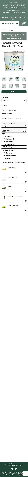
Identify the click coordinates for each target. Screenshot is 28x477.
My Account (7, 464)
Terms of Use (18, 465)
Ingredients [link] (11, 118)
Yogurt (11, 30)
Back (4, 30)
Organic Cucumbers (12, 177)
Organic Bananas (11, 168)
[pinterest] (16, 469)
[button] (4, 79)
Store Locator (14, 464)
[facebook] (12, 469)
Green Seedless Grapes (13, 206)
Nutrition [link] (4, 118)
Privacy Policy (11, 465)
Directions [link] (18, 118)
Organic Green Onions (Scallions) (15, 196)
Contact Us (21, 464)
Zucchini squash (11, 187)
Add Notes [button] (4, 105)
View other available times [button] (14, 38)
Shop (7, 30)
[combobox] (14, 100)
